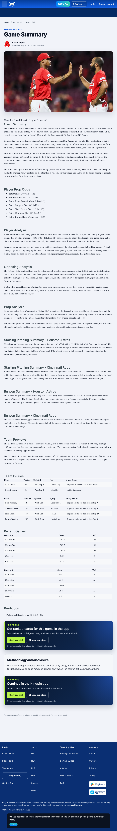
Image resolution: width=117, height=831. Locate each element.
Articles (17, 22)
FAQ (62, 783)
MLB (33, 768)
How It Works (66, 775)
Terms (92, 775)
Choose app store (37, 640)
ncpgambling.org (74, 805)
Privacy (92, 768)
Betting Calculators (69, 753)
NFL (33, 753)
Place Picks (7, 761)
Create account (106, 4)
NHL (33, 775)
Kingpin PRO (15, 775)
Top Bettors (7, 768)
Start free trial (16, 640)
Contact (93, 753)
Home (7, 22)
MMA (33, 790)
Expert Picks (8, 753)
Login (92, 4)
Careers (92, 761)
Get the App (63, 4)
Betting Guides (67, 761)
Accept (13, 824)
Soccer (34, 783)
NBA (33, 761)
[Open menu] (4, 4)
